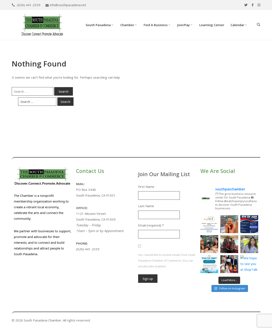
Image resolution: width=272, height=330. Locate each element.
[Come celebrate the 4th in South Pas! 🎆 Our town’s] (249, 224)
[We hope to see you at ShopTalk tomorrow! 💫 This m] (249, 264)
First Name (146, 186)
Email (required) (151, 225)
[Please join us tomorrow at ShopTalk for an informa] (209, 224)
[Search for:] (32, 91)
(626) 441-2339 (28, 5)
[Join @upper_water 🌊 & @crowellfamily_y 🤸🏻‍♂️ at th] (249, 244)
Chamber (127, 25)
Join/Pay (183, 25)
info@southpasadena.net (68, 5)
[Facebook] (253, 5)
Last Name (146, 206)
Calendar (237, 25)
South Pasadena (98, 25)
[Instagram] (259, 5)
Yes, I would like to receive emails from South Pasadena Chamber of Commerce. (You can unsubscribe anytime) (167, 260)
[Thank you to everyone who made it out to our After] (229, 224)
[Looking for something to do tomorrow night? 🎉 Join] (209, 244)
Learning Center (211, 25)
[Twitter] (246, 5)
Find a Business (156, 25)
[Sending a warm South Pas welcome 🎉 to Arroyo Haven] (229, 264)
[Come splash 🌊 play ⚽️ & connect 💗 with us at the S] (209, 264)
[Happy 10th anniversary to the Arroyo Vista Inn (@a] (229, 244)
